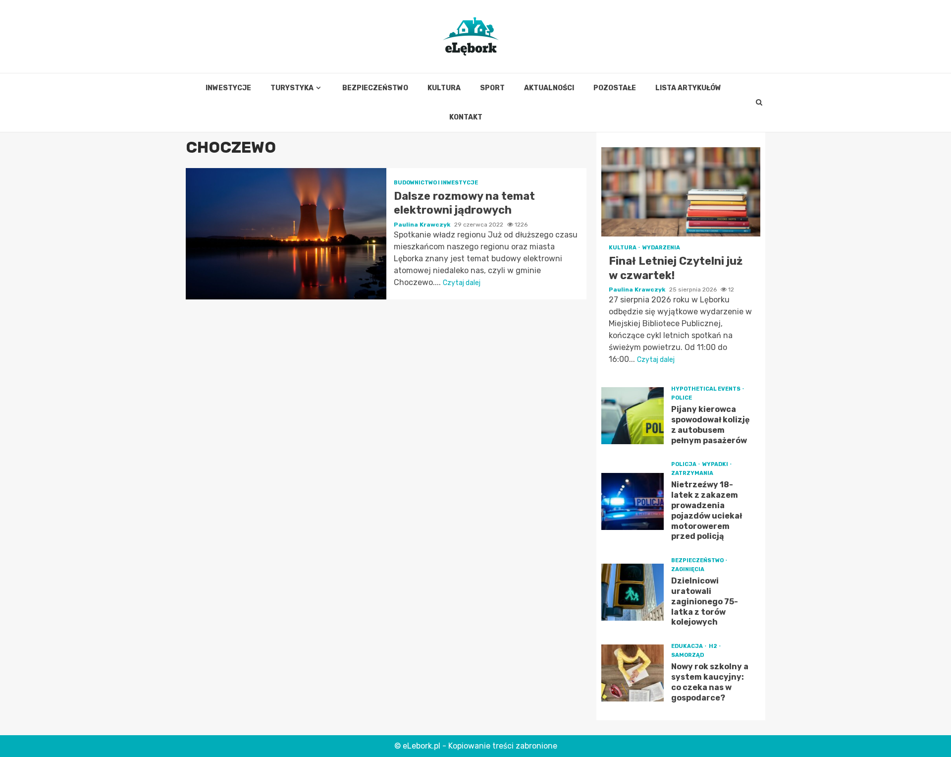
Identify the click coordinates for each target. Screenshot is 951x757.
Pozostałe (614, 88)
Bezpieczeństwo (375, 88)
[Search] (759, 102)
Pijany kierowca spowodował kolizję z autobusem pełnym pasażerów (632, 415)
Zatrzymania (692, 473)
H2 (713, 646)
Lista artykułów (688, 88)
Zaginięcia (687, 569)
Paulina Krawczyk (423, 224)
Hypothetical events (706, 389)
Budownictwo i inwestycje (436, 182)
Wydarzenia (661, 247)
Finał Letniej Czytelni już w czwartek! (680, 191)
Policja (684, 464)
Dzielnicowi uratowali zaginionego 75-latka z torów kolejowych (632, 592)
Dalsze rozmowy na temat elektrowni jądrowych (286, 233)
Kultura (444, 88)
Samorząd (687, 655)
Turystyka (292, 88)
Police (681, 398)
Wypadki (715, 464)
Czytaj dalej (461, 283)
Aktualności (549, 88)
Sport (492, 88)
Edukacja (687, 646)
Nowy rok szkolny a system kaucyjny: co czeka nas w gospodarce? (632, 672)
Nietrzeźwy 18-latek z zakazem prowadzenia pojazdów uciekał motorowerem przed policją (632, 501)
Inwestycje (228, 88)
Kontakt (465, 117)
